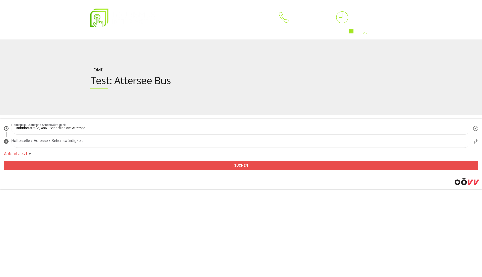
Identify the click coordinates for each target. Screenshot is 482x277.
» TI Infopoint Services (194, 209)
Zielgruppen (125, 199)
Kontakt (51, 199)
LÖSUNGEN (117, 33)
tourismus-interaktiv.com (59, 245)
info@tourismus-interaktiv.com (63, 239)
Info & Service (265, 199)
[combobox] (241, 128)
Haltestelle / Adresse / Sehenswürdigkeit (38, 125)
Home (94, 33)
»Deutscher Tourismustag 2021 (269, 224)
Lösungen (191, 199)
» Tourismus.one (190, 233)
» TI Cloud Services (191, 227)
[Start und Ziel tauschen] (475, 141)
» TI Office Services (191, 221)
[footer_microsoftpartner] (84, 268)
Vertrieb (326, 199)
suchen (241, 165)
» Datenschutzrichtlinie (263, 242)
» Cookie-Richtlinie (259, 248)
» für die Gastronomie (125, 239)
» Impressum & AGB (261, 236)
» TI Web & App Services (195, 215)
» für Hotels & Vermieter (127, 215)
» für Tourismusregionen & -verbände (137, 209)
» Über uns (254, 209)
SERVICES (143, 33)
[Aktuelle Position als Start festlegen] (475, 128)
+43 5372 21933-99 (397, 248)
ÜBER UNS (193, 33)
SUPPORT (168, 33)
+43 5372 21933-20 (328, 254)
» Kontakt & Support (261, 215)
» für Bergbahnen (122, 233)
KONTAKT (218, 33)
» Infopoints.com (189, 239)
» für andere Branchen (126, 245)
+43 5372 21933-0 (53, 233)
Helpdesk (396, 199)
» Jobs (250, 230)
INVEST (242, 33)
